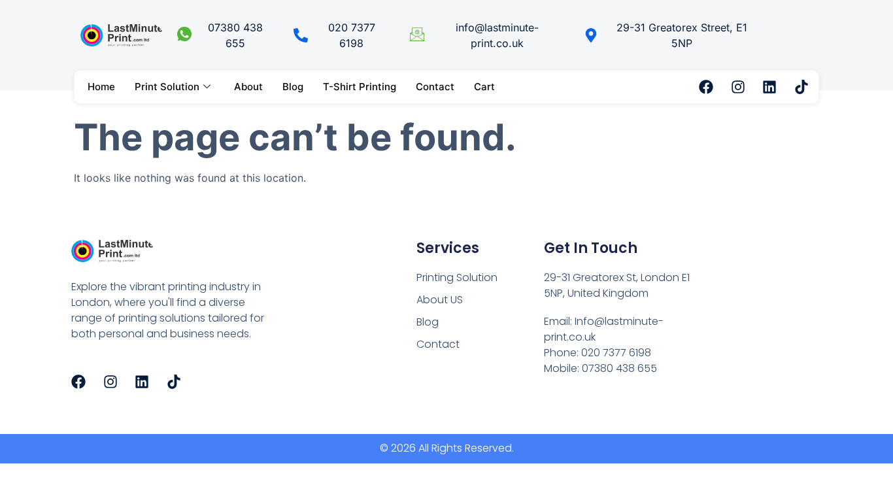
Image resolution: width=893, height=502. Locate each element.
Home (101, 86)
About (248, 86)
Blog (292, 86)
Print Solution (167, 86)
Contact (435, 86)
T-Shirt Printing (359, 86)
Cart (484, 86)
